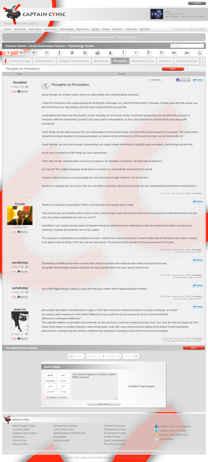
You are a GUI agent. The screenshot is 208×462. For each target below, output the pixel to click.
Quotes (96, 29)
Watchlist (145, 29)
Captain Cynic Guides (24, 433)
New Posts (20, 29)
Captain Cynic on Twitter (173, 430)
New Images (67, 29)
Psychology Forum (81, 46)
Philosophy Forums (114, 429)
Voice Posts (50, 29)
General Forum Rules (65, 425)
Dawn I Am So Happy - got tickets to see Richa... (185, 14)
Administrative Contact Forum (69, 433)
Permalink (197, 193)
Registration (60, 436)
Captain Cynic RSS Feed (173, 435)
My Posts (132, 29)
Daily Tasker (166, 439)
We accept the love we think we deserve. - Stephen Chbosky (104, 37)
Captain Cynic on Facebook (175, 426)
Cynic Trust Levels (63, 429)
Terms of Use (19, 440)
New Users (83, 29)
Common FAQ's (20, 429)
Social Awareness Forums (47, 46)
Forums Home (16, 46)
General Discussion (115, 425)
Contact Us (18, 436)
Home (7, 29)
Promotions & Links (114, 444)
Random (117, 29)
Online (106, 29)
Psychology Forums (115, 433)
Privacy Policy (20, 444)
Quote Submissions (115, 440)
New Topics (35, 29)
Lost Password (61, 440)
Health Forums (112, 436)
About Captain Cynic (23, 425)
